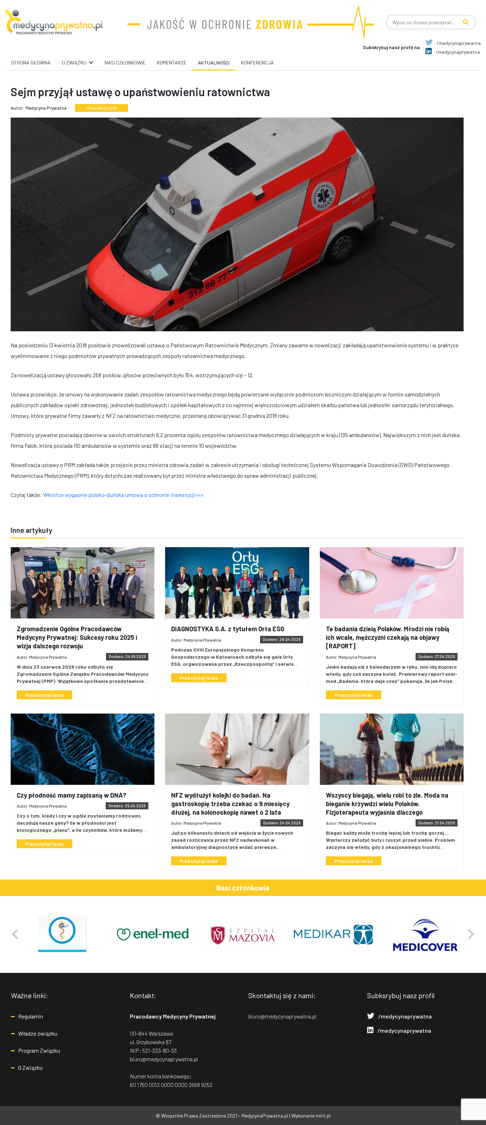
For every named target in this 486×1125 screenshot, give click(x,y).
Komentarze (171, 62)
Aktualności (213, 62)
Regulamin (30, 1016)
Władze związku (37, 1033)
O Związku (30, 1067)
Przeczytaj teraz (44, 695)
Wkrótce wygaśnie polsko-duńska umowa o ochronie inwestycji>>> (123, 494)
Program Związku (39, 1050)
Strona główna (31, 62)
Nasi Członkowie (125, 62)
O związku (74, 62)
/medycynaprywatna (458, 43)
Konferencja (257, 62)
